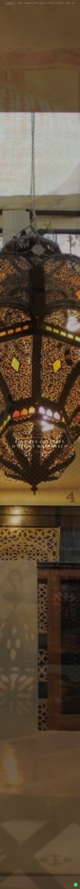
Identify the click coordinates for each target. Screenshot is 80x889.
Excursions (51, 3)
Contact (68, 3)
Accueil (20, 3)
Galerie (42, 3)
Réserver (60, 3)
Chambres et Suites (31, 3)
